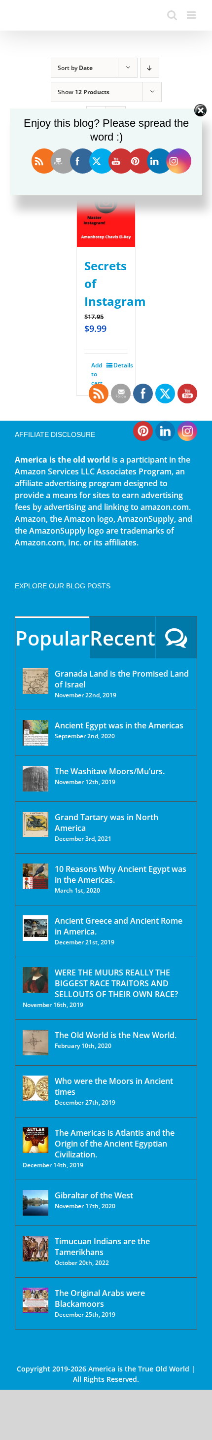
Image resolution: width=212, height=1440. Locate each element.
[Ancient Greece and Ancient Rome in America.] (35, 928)
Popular (52, 637)
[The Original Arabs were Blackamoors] (35, 1300)
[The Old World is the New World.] (35, 1042)
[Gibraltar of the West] (35, 1203)
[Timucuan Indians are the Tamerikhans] (35, 1248)
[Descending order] (149, 68)
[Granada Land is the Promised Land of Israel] (35, 681)
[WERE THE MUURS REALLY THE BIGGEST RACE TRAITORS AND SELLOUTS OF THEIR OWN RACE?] (35, 980)
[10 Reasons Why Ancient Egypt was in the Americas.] (35, 876)
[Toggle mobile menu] (192, 15)
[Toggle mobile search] (172, 15)
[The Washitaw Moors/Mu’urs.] (35, 779)
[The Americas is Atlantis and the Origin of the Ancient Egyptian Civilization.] (35, 1140)
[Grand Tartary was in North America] (35, 824)
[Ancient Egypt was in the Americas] (35, 733)
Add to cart (97, 374)
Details (120, 365)
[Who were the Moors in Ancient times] (35, 1088)
